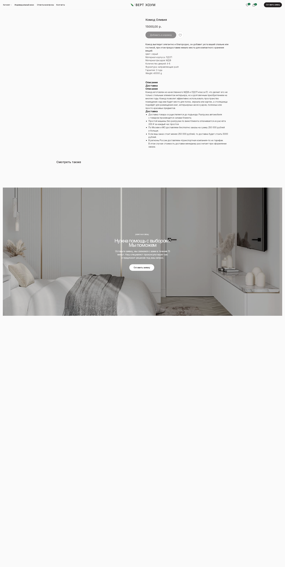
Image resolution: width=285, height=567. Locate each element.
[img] (142, 4)
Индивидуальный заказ (24, 5)
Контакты (60, 5)
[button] (273, 4)
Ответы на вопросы (45, 5)
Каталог (6, 5)
